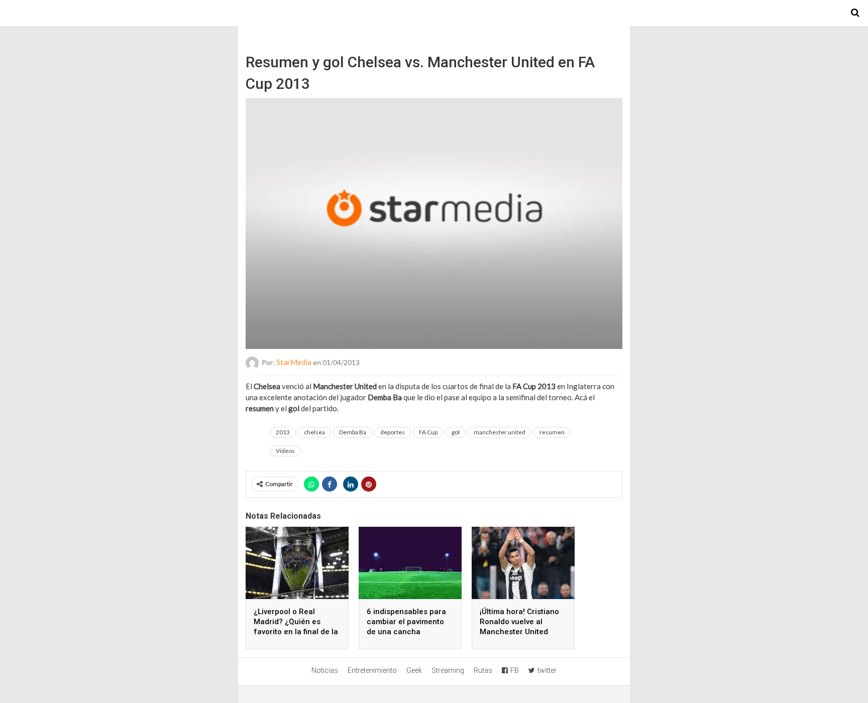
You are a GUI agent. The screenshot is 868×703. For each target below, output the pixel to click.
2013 (283, 432)
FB (514, 670)
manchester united (499, 432)
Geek (414, 670)
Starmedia (434, 13)
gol (456, 432)
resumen (552, 432)
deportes (392, 432)
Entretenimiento (372, 670)
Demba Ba (352, 432)
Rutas (483, 670)
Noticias (324, 670)
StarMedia (293, 362)
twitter (547, 670)
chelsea (314, 432)
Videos (285, 450)
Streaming (447, 670)
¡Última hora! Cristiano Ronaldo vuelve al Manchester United (519, 621)
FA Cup (428, 432)
